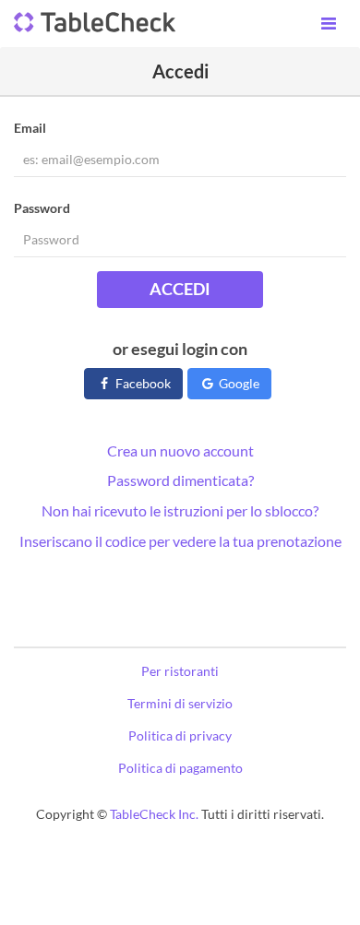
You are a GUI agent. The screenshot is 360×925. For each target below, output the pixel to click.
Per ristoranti (180, 671)
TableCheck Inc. (154, 814)
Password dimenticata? (180, 480)
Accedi (180, 289)
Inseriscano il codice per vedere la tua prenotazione (180, 541)
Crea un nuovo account (180, 450)
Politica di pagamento (180, 768)
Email (30, 128)
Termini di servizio (180, 703)
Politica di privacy (180, 735)
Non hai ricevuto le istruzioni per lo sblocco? (180, 510)
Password (42, 208)
